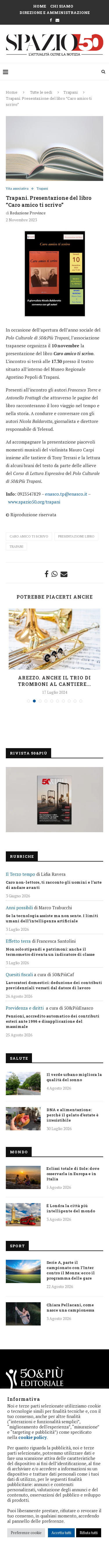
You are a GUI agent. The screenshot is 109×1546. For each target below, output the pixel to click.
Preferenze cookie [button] (26, 1532)
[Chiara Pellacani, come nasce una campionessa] (23, 1314)
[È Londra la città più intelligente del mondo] (23, 1214)
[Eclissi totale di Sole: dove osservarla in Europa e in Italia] (23, 1177)
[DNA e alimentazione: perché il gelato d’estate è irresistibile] (23, 1118)
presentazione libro (76, 536)
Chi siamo (61, 6)
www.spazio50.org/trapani (34, 502)
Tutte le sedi (41, 92)
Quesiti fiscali (19, 974)
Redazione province (28, 213)
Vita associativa (17, 189)
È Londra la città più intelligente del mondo (71, 1208)
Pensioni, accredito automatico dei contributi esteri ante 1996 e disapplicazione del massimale (52, 1021)
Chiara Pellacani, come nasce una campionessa (70, 1307)
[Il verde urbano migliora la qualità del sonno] (23, 1083)
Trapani (70, 92)
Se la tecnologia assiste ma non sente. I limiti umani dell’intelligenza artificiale (52, 918)
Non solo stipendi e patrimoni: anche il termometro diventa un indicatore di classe (50, 952)
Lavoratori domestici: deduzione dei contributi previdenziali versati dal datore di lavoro (54, 985)
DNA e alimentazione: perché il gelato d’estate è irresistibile (73, 1115)
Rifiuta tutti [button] (89, 1532)
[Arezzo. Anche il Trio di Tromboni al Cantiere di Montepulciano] (54, 639)
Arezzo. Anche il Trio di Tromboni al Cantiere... (54, 681)
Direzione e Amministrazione (54, 12)
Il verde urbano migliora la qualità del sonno (74, 1077)
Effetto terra (18, 941)
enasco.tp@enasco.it (66, 494)
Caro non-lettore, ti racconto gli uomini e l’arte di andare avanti (54, 885)
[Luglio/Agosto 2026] (54, 799)
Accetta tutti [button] (61, 1532)
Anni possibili (19, 907)
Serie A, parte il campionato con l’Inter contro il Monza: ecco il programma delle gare (71, 1270)
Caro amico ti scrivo (29, 536)
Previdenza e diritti (25, 1008)
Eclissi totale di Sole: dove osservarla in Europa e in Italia (73, 1174)
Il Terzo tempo (20, 874)
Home (39, 6)
